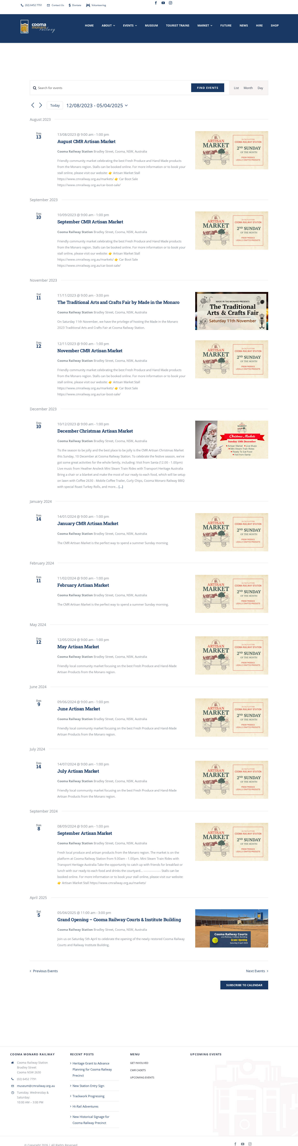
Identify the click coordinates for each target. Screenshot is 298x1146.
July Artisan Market (78, 771)
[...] (121, 487)
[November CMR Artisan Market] (231, 359)
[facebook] (156, 2)
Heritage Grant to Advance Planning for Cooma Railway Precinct (92, 1069)
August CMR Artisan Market (86, 141)
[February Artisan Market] (231, 594)
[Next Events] (41, 105)
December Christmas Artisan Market (95, 431)
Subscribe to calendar (244, 985)
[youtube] (163, 2)
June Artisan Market (78, 709)
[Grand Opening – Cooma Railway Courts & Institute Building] (231, 928)
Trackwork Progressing (88, 1096)
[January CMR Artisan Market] (231, 532)
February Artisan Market (83, 585)
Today (55, 105)
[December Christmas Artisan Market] (231, 440)
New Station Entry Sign (88, 1086)
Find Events (207, 88)
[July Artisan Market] (231, 780)
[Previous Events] (33, 105)
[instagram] (170, 2)
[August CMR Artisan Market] (231, 150)
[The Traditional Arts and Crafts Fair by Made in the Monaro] (231, 311)
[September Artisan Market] (231, 842)
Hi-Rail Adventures (85, 1106)
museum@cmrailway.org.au (36, 1086)
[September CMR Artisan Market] (231, 230)
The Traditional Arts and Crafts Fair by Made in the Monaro (118, 302)
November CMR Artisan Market (89, 350)
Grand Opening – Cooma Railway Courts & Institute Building (119, 919)
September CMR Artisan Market (90, 222)
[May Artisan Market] (231, 655)
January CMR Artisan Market (87, 523)
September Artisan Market (84, 833)
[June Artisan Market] (231, 717)
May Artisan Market (78, 646)
